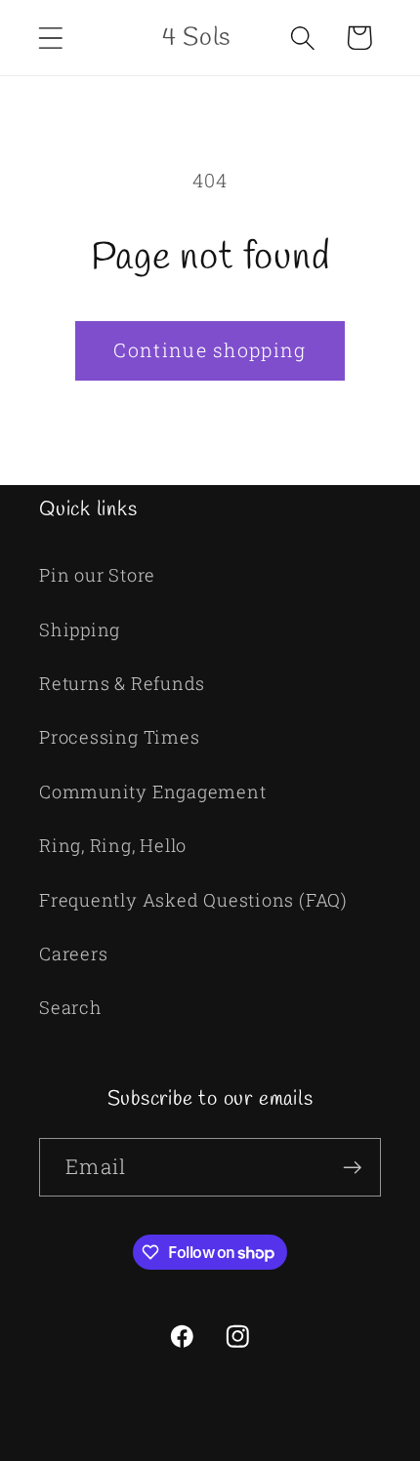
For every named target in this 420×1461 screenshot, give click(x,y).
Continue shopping (209, 350)
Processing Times (119, 737)
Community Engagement (153, 791)
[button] (50, 37)
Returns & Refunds (122, 683)
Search (71, 1007)
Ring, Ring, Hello (113, 845)
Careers (73, 953)
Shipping (79, 629)
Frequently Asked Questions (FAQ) (193, 900)
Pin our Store (97, 575)
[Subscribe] (352, 1167)
